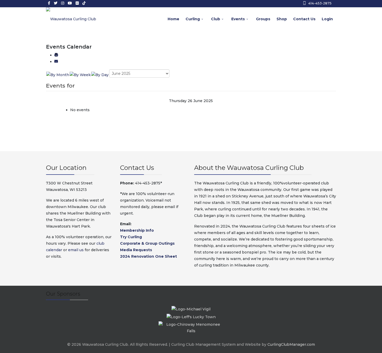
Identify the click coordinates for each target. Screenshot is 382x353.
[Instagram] (62, 3)
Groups (263, 19)
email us (76, 250)
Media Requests (136, 250)
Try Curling (131, 237)
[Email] (56, 61)
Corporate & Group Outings (147, 243)
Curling (193, 19)
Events (238, 19)
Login (327, 19)
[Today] (100, 74)
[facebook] (49, 3)
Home (173, 19)
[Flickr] (77, 3)
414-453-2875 (320, 3)
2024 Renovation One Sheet (148, 256)
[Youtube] (70, 3)
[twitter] (55, 3)
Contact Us (304, 19)
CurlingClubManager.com (291, 344)
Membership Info (137, 230)
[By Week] (80, 74)
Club (215, 19)
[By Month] (57, 74)
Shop (281, 19)
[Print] (56, 55)
